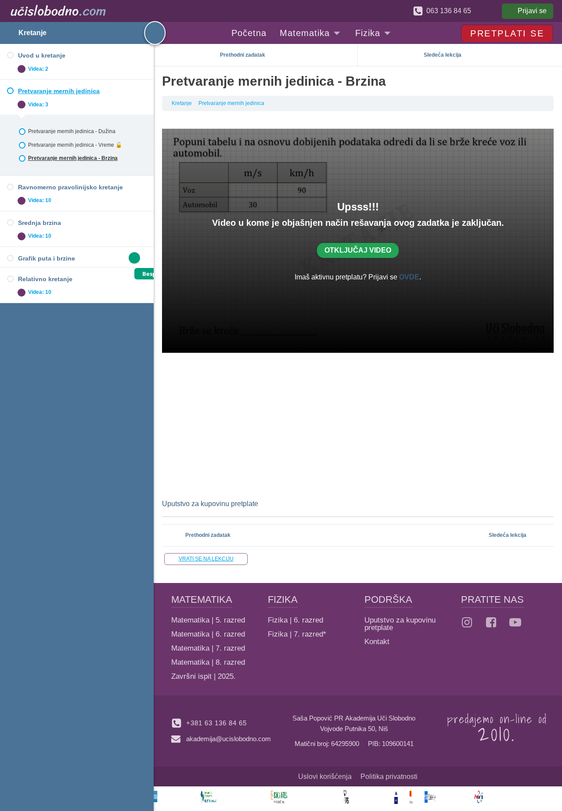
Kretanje (32, 32)
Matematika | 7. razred (208, 648)
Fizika (367, 33)
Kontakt (376, 641)
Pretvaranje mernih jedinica (231, 103)
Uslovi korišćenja (325, 776)
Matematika (305, 33)
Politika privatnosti (389, 776)
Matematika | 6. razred (208, 634)
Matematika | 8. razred (208, 662)
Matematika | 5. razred (208, 620)
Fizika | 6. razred (295, 620)
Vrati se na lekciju (206, 559)
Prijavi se (532, 10)
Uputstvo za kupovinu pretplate (210, 503)
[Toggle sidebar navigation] (147, 33)
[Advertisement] (358, 425)
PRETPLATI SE (507, 33)
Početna (249, 33)
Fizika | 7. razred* (297, 634)
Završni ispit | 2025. (203, 676)
